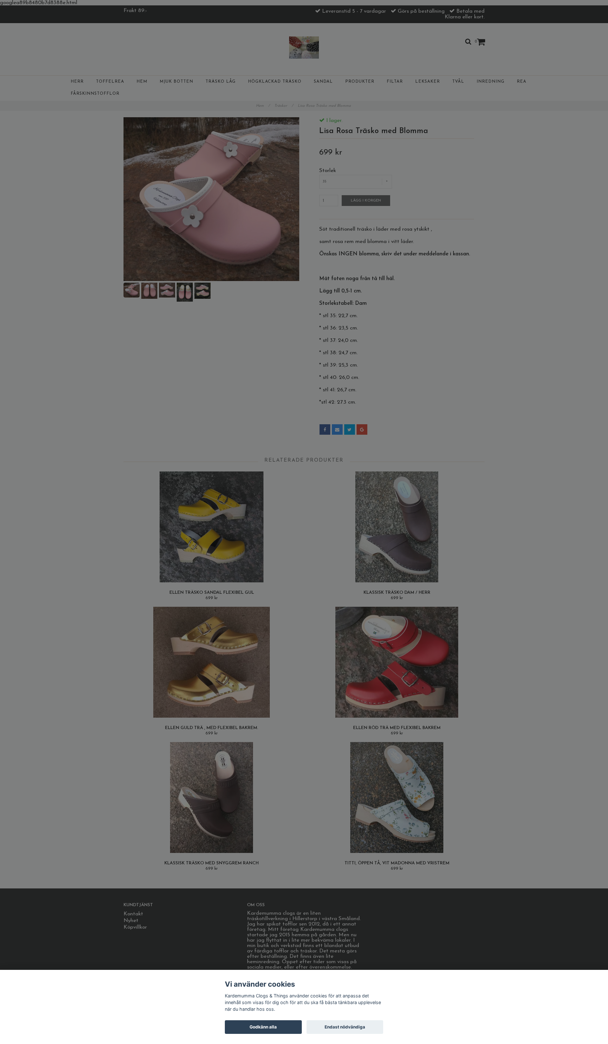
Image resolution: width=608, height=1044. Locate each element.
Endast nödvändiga (345, 1026)
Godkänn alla (263, 1026)
